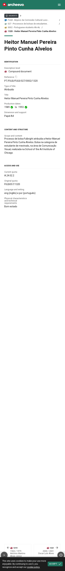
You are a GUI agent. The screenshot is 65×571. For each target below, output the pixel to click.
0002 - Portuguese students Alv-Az (24, 27)
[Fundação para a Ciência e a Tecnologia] (13, 5)
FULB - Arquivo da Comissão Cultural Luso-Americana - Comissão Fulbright (28, 20)
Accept (53, 564)
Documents (11, 16)
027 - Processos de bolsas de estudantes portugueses (27, 24)
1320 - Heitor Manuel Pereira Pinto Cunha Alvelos (32, 31)
